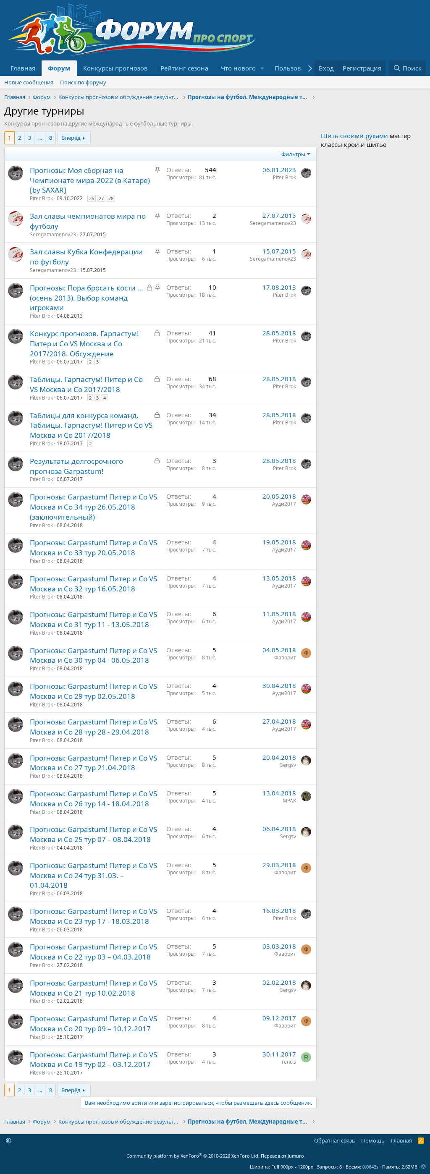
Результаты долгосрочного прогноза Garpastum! (76, 466)
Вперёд (71, 137)
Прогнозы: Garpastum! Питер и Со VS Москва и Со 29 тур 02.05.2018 (93, 691)
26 (91, 198)
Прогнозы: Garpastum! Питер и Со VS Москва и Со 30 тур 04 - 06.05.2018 (93, 655)
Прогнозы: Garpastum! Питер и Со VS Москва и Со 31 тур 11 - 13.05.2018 (93, 619)
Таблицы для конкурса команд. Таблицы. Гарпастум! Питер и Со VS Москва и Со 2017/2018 (91, 425)
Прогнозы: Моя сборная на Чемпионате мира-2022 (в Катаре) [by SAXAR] (90, 180)
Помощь (373, 1140)
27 (101, 198)
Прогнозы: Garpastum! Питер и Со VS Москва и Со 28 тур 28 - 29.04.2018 (93, 727)
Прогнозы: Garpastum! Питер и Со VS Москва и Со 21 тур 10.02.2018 (93, 988)
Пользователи (297, 68)
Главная (22, 68)
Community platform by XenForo (193, 1156)
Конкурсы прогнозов (115, 68)
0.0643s (370, 1167)
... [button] (40, 137)
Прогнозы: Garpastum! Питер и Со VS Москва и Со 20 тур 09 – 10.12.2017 (93, 1023)
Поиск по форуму (83, 82)
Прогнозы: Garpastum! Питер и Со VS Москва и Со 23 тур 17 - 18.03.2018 (93, 916)
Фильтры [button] (293, 154)
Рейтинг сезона (184, 68)
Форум (59, 68)
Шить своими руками (354, 135)
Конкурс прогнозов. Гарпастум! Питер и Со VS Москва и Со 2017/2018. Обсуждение (84, 343)
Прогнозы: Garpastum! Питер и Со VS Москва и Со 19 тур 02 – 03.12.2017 (93, 1059)
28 (110, 198)
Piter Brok (41, 198)
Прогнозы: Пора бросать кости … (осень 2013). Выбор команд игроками (86, 298)
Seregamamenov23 (53, 234)
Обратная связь (334, 1140)
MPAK (289, 800)
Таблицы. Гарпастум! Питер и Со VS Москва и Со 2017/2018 (86, 384)
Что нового (238, 68)
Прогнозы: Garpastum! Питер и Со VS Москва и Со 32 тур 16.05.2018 (93, 584)
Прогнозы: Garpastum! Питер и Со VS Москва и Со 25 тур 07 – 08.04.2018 (93, 834)
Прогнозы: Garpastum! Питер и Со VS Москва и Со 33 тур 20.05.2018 (93, 547)
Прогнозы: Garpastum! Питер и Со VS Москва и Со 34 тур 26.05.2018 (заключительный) (93, 507)
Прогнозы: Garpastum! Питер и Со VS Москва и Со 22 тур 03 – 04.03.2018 (93, 952)
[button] (262, 68)
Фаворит (285, 657)
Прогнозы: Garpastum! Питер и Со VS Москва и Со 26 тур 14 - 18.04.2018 (93, 798)
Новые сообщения (28, 82)
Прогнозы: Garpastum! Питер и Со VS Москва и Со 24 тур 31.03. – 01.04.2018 (93, 875)
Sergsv (288, 765)
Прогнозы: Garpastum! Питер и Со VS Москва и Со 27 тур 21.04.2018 (93, 763)
